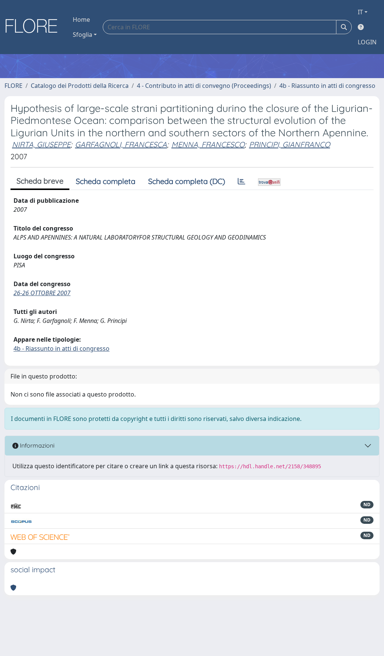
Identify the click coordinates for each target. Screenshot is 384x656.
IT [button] (360, 12)
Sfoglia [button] (82, 34)
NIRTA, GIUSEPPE (41, 144)
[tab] (241, 181)
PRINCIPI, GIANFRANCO (289, 144)
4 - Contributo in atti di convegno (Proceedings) (204, 85)
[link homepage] (34, 27)
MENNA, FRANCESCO (207, 144)
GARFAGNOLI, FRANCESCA (121, 144)
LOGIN (367, 42)
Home (81, 19)
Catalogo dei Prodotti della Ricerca (80, 85)
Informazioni (36, 445)
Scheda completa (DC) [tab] (186, 181)
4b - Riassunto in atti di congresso (327, 85)
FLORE (13, 85)
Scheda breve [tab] (39, 180)
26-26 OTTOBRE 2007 (42, 293)
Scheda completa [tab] (105, 181)
